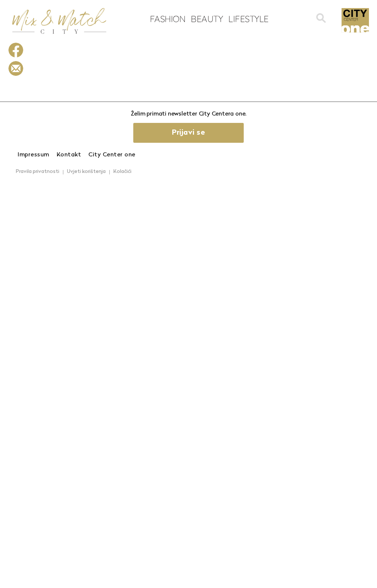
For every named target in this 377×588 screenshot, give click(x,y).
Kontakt (69, 155)
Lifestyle (248, 18)
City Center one (111, 155)
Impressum (33, 155)
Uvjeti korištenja (86, 171)
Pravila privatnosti (37, 171)
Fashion (168, 18)
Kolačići (122, 171)
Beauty (207, 18)
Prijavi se (188, 133)
